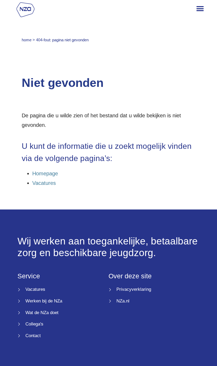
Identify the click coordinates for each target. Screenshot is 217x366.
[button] (200, 9)
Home (26, 40)
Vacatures (44, 183)
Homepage (45, 173)
